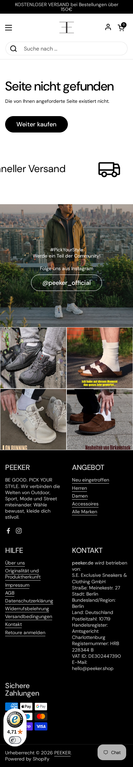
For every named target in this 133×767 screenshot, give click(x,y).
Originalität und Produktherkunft (23, 574)
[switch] (15, 740)
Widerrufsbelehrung (27, 608)
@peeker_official (66, 283)
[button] (121, 27)
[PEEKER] (66, 27)
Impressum (17, 585)
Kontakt (13, 624)
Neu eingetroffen (90, 480)
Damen (80, 496)
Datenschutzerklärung (29, 601)
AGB (9, 593)
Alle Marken (84, 511)
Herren (79, 488)
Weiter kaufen (36, 124)
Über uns (15, 563)
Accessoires (85, 504)
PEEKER (62, 753)
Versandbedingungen (28, 616)
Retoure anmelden (25, 632)
